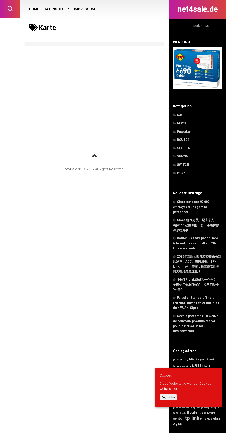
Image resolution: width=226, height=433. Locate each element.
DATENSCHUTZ (56, 9)
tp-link (192, 418)
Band (206, 366)
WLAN (181, 173)
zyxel (178, 423)
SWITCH (183, 164)
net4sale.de (197, 9)
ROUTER (183, 140)
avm (197, 364)
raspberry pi (211, 407)
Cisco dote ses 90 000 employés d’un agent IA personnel (191, 207)
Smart (211, 412)
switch (178, 418)
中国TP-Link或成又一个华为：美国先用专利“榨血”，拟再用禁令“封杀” (196, 284)
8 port (210, 359)
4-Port (192, 359)
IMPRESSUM (84, 9)
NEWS (181, 123)
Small (203, 412)
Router (193, 412)
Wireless (206, 418)
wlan (216, 418)
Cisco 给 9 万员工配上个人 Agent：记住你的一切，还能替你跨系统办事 (196, 225)
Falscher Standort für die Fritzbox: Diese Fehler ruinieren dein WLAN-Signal (196, 303)
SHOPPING (185, 148)
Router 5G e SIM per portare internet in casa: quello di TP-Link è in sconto (195, 243)
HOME (34, 9)
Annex (177, 366)
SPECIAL (183, 156)
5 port (202, 359)
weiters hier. (169, 389)
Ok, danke (168, 397)
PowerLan (184, 131)
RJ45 (183, 412)
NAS (180, 115)
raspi (176, 413)
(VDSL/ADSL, (180, 359)
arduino (186, 366)
